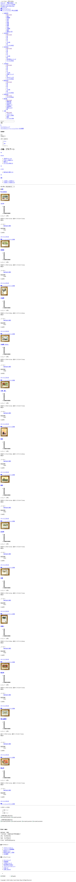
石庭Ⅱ (2, 626)
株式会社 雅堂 (8, 172)
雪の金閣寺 (4, 719)
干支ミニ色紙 (10, 115)
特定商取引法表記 (8, 864)
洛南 (8, 22)
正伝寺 (2, 531)
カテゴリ (3, 7)
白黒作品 (6, 94)
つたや (2, 203)
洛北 (8, 19)
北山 (8, 27)
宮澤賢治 (9, 106)
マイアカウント (6, 9)
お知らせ (6, 868)
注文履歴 (15, 10)
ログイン (3, 4)
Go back (10, 14)
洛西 (8, 25)
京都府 (8, 28)
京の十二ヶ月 (10, 77)
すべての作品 (10, 45)
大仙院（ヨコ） (5, 344)
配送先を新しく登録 (9, 852)
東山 (8, 16)
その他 (8, 42)
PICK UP (3, 3)
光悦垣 (2, 250)
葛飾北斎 (9, 101)
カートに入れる (5, 236)
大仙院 (2, 298)
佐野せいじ (9, 104)
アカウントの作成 (10, 4)
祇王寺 (2, 672)
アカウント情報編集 (9, 849)
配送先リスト (7, 851)
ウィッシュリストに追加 (8, 239)
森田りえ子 (9, 107)
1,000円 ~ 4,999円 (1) (9, 181)
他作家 (5, 98)
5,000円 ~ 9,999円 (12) (9, 182)
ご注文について (8, 863)
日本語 (7, 876)
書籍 (8, 117)
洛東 (8, 23)
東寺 (2, 439)
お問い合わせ (7, 869)
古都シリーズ (10, 74)
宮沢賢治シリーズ (11, 59)
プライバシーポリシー (9, 866)
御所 (8, 30)
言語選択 (11, 3)
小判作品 (6, 63)
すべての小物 (10, 118)
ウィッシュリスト (7, 10)
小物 (5, 111)
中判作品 (6, 47)
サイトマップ (7, 860)
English (18, 876)
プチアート (9, 113)
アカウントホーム (8, 847)
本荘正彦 (9, 103)
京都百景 (6, 13)
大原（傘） (4, 390)
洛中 (8, 20)
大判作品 (6, 33)
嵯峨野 (8, 17)
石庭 (2, 578)
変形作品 (6, 80)
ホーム (5, 141)
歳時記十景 (9, 31)
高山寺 (2, 768)
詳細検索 (4, 191)
